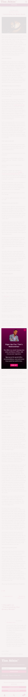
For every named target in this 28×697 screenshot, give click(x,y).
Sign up (14, 365)
